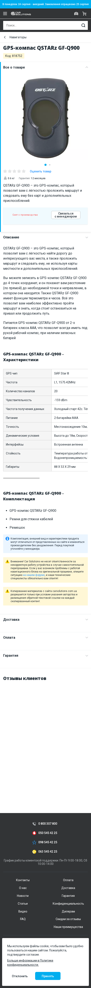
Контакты (23, 880)
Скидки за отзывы (68, 919)
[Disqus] (45, 738)
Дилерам (68, 911)
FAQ (23, 919)
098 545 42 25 (47, 842)
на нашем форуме (34, 575)
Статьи (23, 903)
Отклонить (20, 976)
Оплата (9, 638)
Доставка (11, 620)
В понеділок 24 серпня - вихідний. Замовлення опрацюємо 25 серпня (46, 4)
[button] (45, 165)
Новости (23, 895)
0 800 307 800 (47, 823)
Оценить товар (40, 171)
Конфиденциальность (68, 903)
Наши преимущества (68, 927)
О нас (23, 888)
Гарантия (10, 656)
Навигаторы (18, 37)
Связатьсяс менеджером (66, 215)
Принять (48, 976)
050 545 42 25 (47, 833)
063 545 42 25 (47, 851)
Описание (11, 237)
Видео (22, 911)
